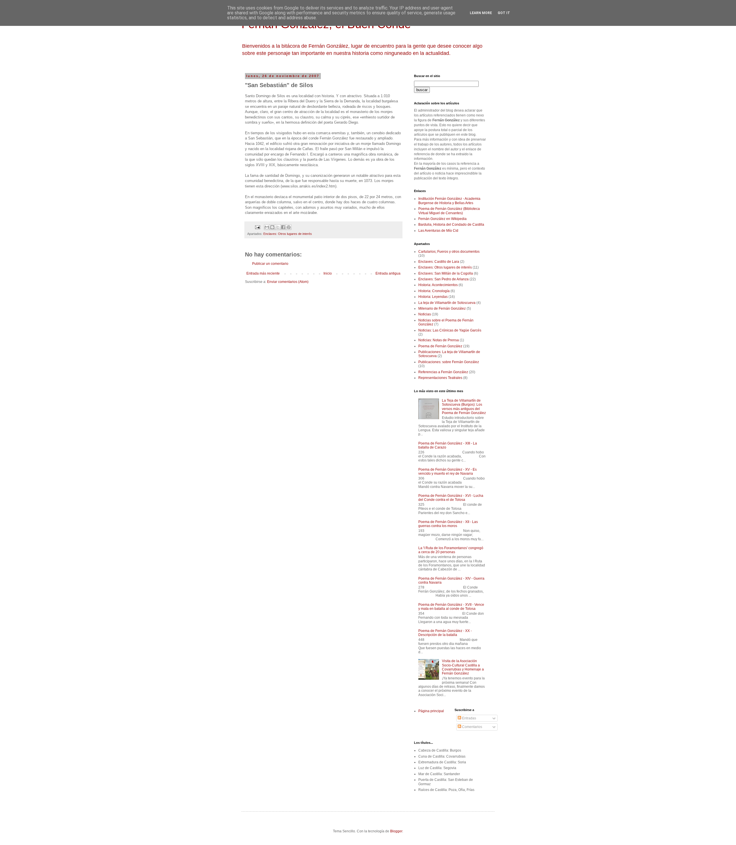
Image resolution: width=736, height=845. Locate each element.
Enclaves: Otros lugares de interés (287, 233)
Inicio (327, 273)
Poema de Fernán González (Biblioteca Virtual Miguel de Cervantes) (449, 211)
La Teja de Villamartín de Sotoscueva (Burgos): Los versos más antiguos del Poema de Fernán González (464, 406)
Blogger (396, 831)
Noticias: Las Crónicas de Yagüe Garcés (449, 330)
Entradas (468, 718)
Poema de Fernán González (440, 346)
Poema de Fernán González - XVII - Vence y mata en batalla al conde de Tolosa (451, 607)
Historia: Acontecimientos (438, 285)
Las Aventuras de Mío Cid (438, 231)
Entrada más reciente (263, 273)
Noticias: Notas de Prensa (438, 340)
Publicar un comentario (270, 264)
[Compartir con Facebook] (283, 227)
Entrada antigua (387, 273)
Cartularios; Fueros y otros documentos (449, 252)
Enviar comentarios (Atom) (287, 282)
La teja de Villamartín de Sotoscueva (447, 303)
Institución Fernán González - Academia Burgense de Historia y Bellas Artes (449, 201)
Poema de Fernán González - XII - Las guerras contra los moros (448, 524)
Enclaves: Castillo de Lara (438, 262)
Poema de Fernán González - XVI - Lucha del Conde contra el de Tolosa (450, 498)
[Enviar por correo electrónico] (267, 227)
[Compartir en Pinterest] (289, 227)
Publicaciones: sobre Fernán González (448, 362)
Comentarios (471, 727)
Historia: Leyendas (433, 297)
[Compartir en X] (278, 227)
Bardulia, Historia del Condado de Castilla (451, 225)
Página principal (431, 711)
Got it (504, 13)
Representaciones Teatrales (440, 378)
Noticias (424, 314)
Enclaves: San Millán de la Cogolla (445, 273)
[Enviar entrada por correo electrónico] (257, 227)
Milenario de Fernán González (442, 308)
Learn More (481, 13)
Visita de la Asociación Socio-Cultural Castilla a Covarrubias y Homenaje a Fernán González (463, 667)
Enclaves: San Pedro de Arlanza (443, 279)
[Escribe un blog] (272, 227)
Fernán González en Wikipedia (442, 219)
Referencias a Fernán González (443, 372)
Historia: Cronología (434, 291)
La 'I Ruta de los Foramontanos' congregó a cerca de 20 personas (450, 550)
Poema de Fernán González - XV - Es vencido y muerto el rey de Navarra (447, 471)
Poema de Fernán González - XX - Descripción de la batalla (445, 633)
